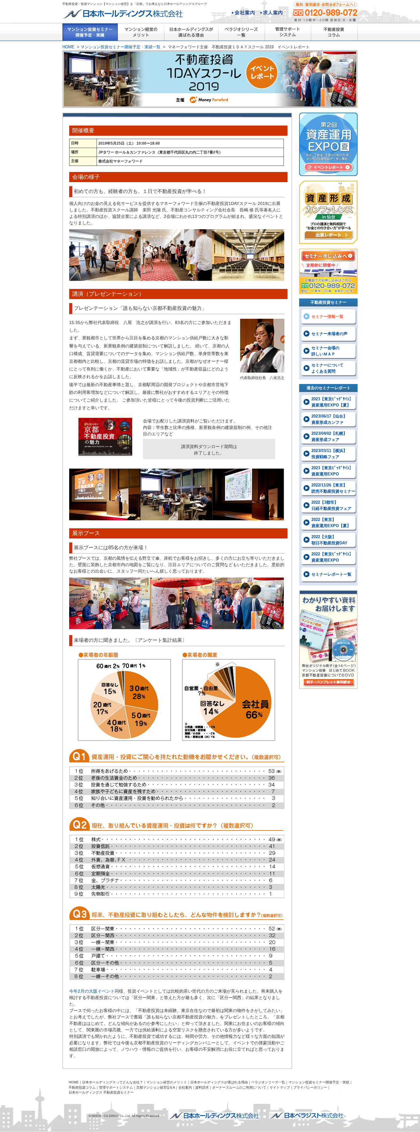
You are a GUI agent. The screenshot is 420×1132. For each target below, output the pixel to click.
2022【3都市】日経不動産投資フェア (331, 505)
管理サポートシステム (288, 33)
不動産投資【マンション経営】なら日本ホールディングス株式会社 (214, 1116)
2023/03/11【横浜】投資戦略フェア (329, 453)
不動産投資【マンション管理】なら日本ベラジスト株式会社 (306, 1115)
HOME (68, 47)
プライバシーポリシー (310, 1087)
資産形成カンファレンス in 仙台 (328, 212)
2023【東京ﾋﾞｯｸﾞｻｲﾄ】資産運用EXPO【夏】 (332, 402)
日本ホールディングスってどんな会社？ (112, 1082)
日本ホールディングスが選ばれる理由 (191, 33)
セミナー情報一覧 (327, 316)
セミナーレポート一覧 (331, 574)
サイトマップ (280, 1087)
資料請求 (202, 1087)
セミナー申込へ (328, 271)
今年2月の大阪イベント (92, 991)
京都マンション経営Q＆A (155, 1087)
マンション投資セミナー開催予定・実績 (318, 1082)
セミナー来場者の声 (329, 333)
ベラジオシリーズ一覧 (241, 33)
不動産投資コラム (334, 33)
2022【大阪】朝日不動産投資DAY (329, 539)
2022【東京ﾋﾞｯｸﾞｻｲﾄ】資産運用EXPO (332, 557)
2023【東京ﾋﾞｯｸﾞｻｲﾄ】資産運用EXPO (332, 471)
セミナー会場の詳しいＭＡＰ (325, 351)
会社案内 (243, 13)
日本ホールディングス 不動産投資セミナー (101, 1092)
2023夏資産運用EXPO (328, 144)
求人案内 (271, 13)
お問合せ (325, 11)
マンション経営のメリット (141, 33)
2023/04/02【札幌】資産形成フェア (329, 436)
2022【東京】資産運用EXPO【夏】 (331, 522)
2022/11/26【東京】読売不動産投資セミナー (333, 488)
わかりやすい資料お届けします (328, 639)
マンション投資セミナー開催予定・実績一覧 (90, 33)
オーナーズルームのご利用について (239, 1087)
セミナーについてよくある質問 (327, 368)
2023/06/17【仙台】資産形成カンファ (329, 419)
